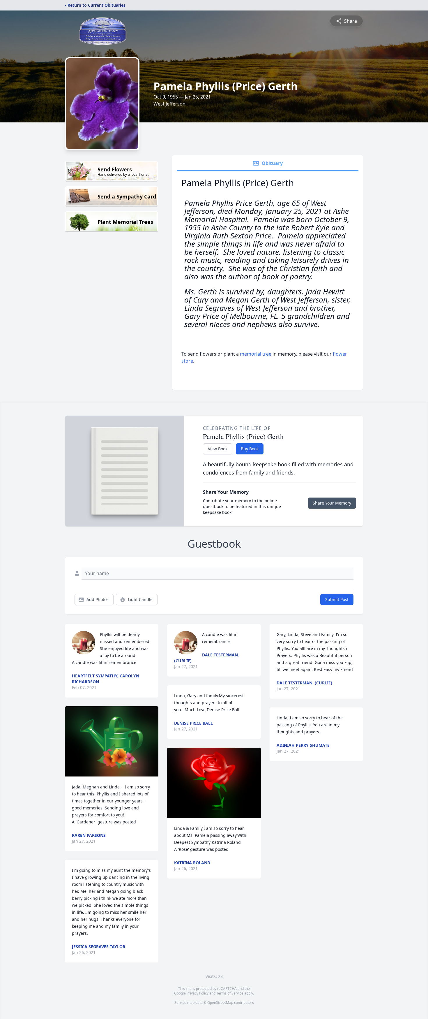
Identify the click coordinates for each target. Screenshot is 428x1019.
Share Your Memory (332, 503)
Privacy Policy (197, 993)
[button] (112, 741)
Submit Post (337, 599)
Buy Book (250, 448)
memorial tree (255, 354)
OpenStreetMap (220, 1002)
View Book (217, 448)
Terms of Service (229, 993)
